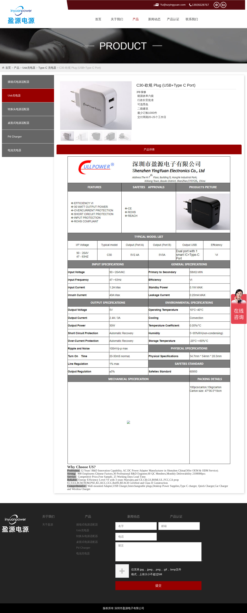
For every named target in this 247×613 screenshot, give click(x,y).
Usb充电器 (28, 67)
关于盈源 (47, 524)
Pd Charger (15, 136)
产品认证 (173, 19)
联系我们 (192, 19)
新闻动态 (154, 19)
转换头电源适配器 (18, 109)
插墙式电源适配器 (18, 81)
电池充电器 (14, 150)
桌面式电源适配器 (18, 122)
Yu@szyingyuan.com (173, 4)
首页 (98, 19)
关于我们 (117, 19)
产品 (136, 19)
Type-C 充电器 (47, 67)
